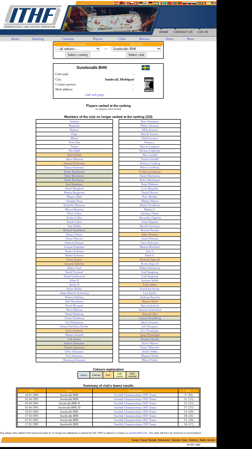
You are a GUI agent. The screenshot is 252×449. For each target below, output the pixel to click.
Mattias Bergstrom (74, 192)
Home (15, 39)
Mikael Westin (150, 360)
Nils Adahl (74, 150)
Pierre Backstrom (74, 176)
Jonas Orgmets (150, 222)
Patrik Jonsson (150, 138)
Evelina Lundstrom (150, 171)
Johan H (74, 280)
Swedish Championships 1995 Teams (135, 399)
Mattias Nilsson (149, 201)
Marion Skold (150, 301)
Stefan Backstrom (74, 180)
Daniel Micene (150, 192)
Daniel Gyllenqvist (74, 276)
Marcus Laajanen (149, 146)
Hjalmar (74, 129)
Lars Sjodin (149, 293)
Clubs (122, 39)
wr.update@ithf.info (136, 433)
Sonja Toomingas (150, 335)
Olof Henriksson (74, 301)
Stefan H (74, 284)
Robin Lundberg (149, 167)
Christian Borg (74, 201)
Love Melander (149, 188)
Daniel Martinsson (150, 176)
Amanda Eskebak (74, 263)
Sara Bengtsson (74, 184)
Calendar (68, 39)
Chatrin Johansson (74, 347)
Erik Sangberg (150, 276)
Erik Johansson (74, 355)
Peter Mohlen (150, 196)
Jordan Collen (74, 217)
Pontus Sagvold (150, 263)
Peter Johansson (150, 121)
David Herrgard (74, 305)
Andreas (74, 121)
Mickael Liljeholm (149, 150)
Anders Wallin (150, 351)
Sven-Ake (74, 142)
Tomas (74, 146)
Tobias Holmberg (74, 318)
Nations (144, 39)
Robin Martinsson (150, 180)
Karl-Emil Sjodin (149, 289)
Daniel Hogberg (74, 314)
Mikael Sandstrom (150, 268)
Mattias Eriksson (74, 255)
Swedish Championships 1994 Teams (135, 411)
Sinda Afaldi (74, 155)
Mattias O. (150, 209)
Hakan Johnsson (150, 125)
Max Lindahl (149, 155)
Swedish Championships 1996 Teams (135, 395)
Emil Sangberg (149, 272)
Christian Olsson (150, 213)
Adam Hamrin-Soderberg (74, 293)
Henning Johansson (74, 360)
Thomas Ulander (149, 339)
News (190, 39)
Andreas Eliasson (74, 242)
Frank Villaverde (149, 347)
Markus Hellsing (74, 297)
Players (98, 39)
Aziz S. (150, 251)
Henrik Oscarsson (150, 226)
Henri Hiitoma (74, 309)
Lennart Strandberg (150, 318)
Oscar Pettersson (150, 242)
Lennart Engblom (74, 247)
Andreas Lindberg (150, 163)
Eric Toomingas (150, 330)
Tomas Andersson (74, 167)
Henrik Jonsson (149, 134)
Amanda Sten (150, 314)
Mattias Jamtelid (74, 335)
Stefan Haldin (74, 289)
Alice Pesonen (150, 234)
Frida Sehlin (150, 284)
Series (170, 39)
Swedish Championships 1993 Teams (135, 416)
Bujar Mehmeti (149, 184)
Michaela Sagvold (150, 259)
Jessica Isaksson (74, 330)
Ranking (38, 39)
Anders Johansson (74, 343)
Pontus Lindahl (149, 159)
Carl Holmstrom (74, 322)
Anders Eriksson (74, 251)
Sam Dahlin (74, 226)
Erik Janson (74, 339)
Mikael (74, 138)
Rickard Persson (150, 230)
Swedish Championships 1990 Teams (135, 424)
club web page (94, 94)
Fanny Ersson (74, 259)
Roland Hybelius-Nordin (74, 326)
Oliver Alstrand (74, 159)
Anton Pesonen (149, 238)
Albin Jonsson (150, 129)
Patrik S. (150, 255)
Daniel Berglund (74, 188)
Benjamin (74, 125)
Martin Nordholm (150, 205)
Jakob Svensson (150, 322)
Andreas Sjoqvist (149, 297)
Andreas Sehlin (149, 280)
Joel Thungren (150, 326)
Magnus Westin (149, 355)
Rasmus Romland (150, 247)
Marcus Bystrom (74, 209)
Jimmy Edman (74, 234)
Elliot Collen (74, 213)
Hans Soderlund (150, 305)
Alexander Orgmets (150, 217)
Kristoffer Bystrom (74, 205)
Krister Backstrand (74, 171)
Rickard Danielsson (74, 230)
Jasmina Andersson (74, 163)
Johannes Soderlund (149, 309)
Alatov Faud (74, 268)
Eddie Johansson (74, 351)
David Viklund (150, 343)
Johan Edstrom (74, 238)
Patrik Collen (74, 222)
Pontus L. (149, 142)
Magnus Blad (74, 196)
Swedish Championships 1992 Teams (135, 420)
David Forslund (74, 272)
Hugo (74, 134)
